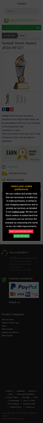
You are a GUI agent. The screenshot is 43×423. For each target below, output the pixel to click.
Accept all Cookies (21, 236)
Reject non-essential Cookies (21, 231)
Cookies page (18, 211)
